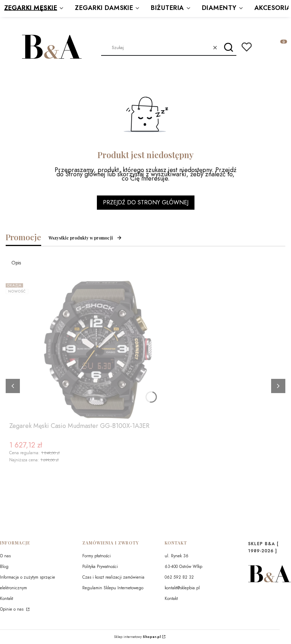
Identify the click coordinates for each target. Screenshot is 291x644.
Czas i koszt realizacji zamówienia (113, 577)
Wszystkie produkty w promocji (81, 238)
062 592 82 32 (179, 577)
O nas (5, 556)
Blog (4, 566)
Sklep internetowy (137, 637)
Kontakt (6, 598)
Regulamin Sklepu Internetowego (112, 588)
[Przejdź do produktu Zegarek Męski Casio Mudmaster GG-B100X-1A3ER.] (98, 349)
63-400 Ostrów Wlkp (183, 566)
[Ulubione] (246, 47)
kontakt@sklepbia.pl (182, 588)
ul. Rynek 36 (176, 556)
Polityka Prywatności (100, 566)
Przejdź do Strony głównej (145, 202)
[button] (228, 48)
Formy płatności (96, 556)
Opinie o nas (12, 609)
